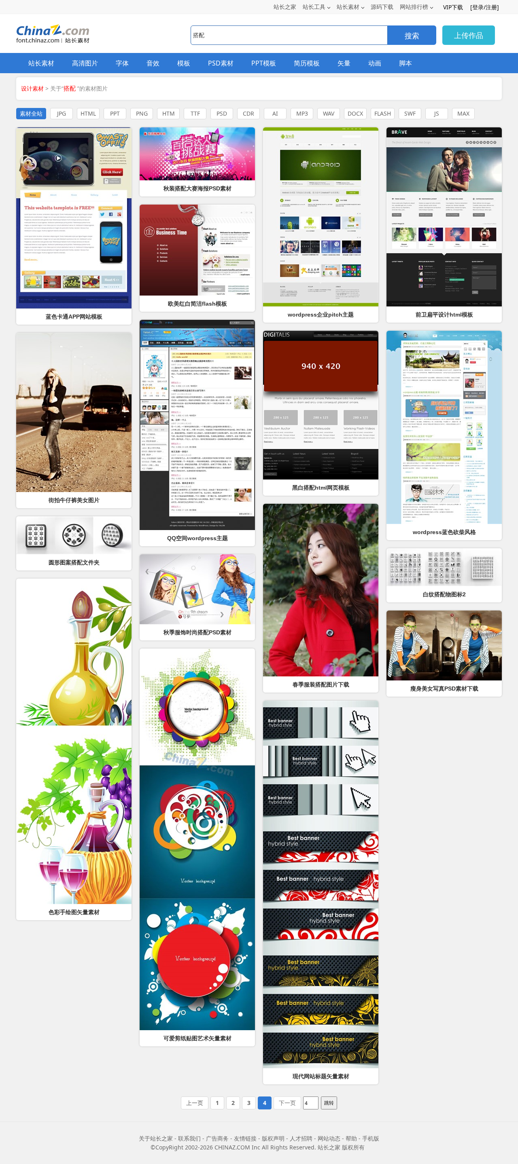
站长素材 (348, 7)
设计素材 (32, 88)
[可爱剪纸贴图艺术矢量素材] (197, 839)
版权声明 (273, 1138)
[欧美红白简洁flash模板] (197, 250)
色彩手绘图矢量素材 (74, 912)
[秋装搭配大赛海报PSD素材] (197, 153)
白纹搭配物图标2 (444, 594)
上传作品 (468, 35)
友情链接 (245, 1138)
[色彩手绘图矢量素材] (74, 741)
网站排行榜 (414, 7)
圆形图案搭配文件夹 (74, 562)
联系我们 (189, 1138)
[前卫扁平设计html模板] (444, 216)
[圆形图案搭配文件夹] (74, 535)
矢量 (344, 63)
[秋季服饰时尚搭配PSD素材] (197, 589)
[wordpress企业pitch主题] (320, 216)
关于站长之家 (156, 1138)
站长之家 (285, 7)
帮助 (351, 1138)
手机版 (370, 1138)
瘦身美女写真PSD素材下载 (444, 688)
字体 (122, 63)
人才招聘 (301, 1138)
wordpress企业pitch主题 (321, 314)
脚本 (405, 63)
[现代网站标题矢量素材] (320, 884)
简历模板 (307, 63)
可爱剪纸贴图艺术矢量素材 (197, 1038)
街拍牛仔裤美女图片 (74, 500)
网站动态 (329, 1138)
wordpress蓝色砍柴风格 (444, 532)
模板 (183, 63)
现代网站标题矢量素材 (321, 1076)
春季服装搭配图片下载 (321, 684)
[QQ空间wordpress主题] (197, 425)
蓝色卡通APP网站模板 (74, 316)
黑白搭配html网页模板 (321, 487)
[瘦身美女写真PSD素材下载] (444, 645)
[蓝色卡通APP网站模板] (74, 217)
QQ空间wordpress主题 (197, 538)
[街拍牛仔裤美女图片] (74, 412)
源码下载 (382, 7)
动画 (374, 63)
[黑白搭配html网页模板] (320, 405)
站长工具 (314, 7)
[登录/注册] (484, 7)
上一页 (194, 1103)
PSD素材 (221, 63)
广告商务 (217, 1138)
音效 (152, 63)
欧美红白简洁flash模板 (197, 303)
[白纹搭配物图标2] (444, 567)
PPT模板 (263, 63)
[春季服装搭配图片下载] (320, 590)
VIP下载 (453, 7)
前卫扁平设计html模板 (444, 314)
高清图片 (85, 63)
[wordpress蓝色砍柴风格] (444, 427)
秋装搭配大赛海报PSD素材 (197, 188)
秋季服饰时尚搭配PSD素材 (197, 632)
